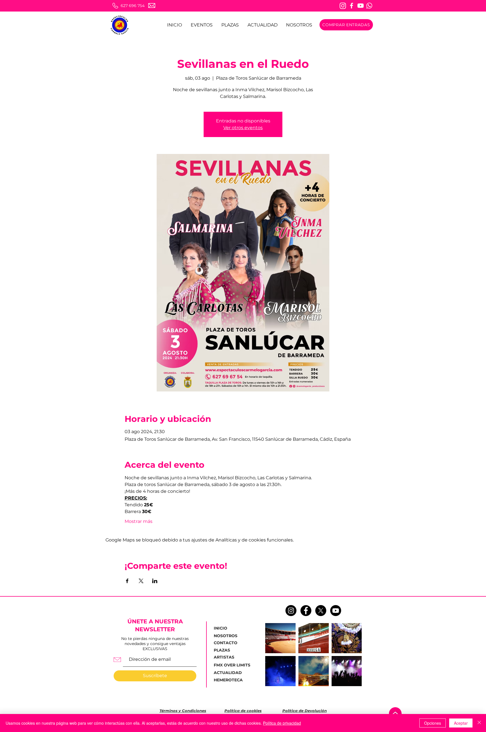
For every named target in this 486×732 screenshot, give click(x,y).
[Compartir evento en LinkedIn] (155, 581)
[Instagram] (343, 5)
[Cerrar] (479, 722)
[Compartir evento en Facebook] (127, 581)
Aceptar (461, 723)
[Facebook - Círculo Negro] (305, 610)
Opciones (432, 723)
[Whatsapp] (369, 5)
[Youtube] (360, 5)
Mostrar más (138, 521)
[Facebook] (351, 5)
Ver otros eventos (243, 127)
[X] (320, 610)
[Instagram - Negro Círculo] (290, 610)
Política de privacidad (282, 723)
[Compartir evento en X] (141, 581)
